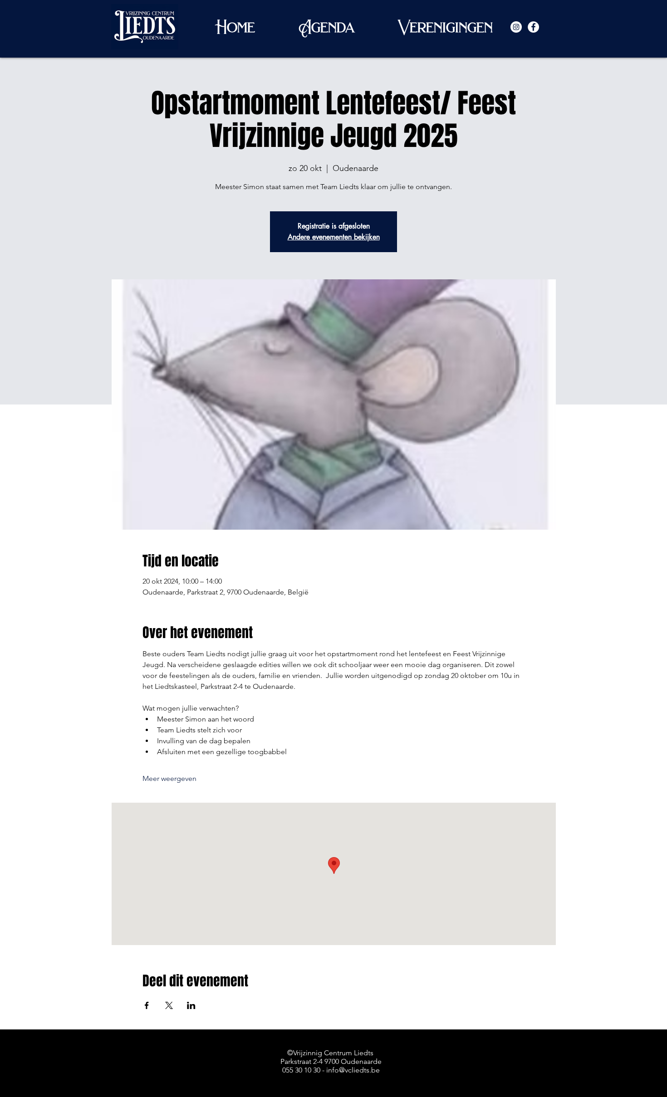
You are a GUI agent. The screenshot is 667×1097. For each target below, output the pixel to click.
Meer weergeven (169, 778)
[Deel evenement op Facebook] (146, 1005)
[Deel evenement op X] (169, 1005)
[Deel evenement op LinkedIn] (191, 1005)
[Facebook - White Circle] (533, 27)
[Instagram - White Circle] (516, 27)
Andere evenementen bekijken (334, 237)
